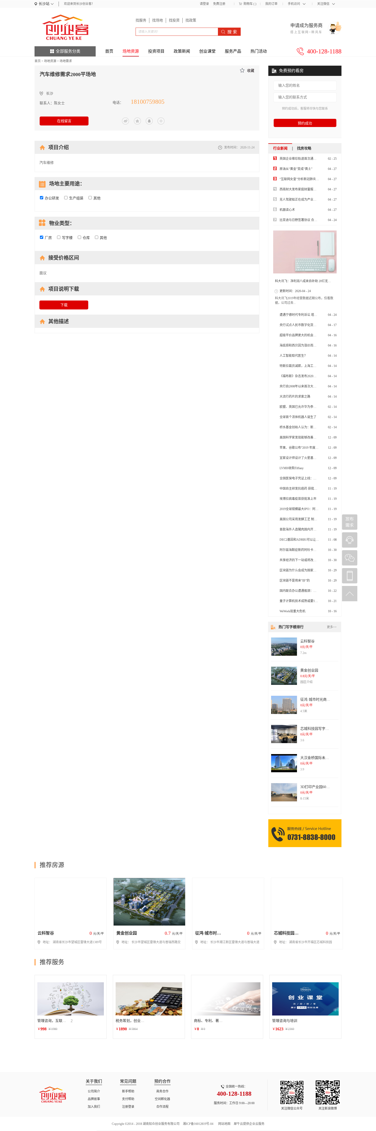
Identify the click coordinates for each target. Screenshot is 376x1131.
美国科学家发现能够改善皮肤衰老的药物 (307, 437)
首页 (109, 51)
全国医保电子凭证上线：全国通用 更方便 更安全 (313, 478)
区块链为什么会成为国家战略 (299, 570)
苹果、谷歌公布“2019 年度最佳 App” (304, 447)
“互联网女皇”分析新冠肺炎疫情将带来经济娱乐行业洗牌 (318, 179)
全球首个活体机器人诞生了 (298, 417)
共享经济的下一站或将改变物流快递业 (306, 560)
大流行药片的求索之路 (295, 396)
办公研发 (52, 198)
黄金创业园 (309, 670)
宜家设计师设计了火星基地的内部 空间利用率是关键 (315, 458)
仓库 (86, 238)
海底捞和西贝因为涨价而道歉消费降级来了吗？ (312, 345)
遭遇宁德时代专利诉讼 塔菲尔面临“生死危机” (310, 315)
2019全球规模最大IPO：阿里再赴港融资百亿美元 (313, 509)
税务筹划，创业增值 (131, 1021)
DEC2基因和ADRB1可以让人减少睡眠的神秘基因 (313, 539)
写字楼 (67, 238)
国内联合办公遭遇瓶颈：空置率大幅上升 (307, 591)
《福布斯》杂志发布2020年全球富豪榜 (306, 376)
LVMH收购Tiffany (292, 468)
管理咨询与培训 (284, 1021)
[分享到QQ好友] (149, 121)
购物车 (248, 4)
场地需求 (66, 61)
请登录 (204, 4)
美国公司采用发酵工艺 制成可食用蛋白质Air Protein (314, 519)
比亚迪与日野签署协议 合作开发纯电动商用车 (311, 220)
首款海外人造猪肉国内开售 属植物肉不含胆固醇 (312, 529)
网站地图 (223, 1124)
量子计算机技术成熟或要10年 (299, 601)
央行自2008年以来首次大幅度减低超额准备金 (310, 386)
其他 (97, 198)
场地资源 (50, 61)
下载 (64, 305)
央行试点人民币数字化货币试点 (301, 325)
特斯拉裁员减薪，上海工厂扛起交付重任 (307, 366)
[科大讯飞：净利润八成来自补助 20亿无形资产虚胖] (305, 251)
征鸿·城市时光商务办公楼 (320, 699)
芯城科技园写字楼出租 (318, 729)
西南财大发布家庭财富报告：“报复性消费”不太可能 (315, 189)
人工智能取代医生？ (293, 355)
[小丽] (349, 540)
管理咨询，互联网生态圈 (52, 1021)
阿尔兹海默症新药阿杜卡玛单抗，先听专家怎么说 (313, 550)
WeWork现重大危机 (292, 611)
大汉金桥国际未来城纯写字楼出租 (327, 758)
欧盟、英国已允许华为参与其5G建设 (304, 407)
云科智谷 (307, 641)
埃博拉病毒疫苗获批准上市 (298, 499)
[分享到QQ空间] (137, 121)
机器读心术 (287, 210)
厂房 (48, 238)
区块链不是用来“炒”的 (295, 580)
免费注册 (219, 4)
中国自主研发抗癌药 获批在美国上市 (304, 488)
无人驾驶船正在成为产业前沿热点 (303, 199)
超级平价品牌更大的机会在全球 (301, 335)
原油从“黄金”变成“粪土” (296, 169)
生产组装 (76, 198)
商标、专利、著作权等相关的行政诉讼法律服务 (209, 1021)
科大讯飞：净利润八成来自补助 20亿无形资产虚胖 (309, 281)
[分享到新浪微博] (125, 121)
